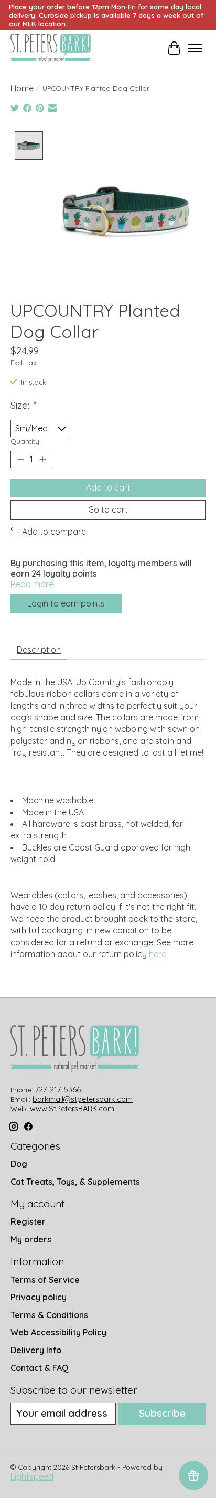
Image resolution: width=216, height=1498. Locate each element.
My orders (30, 1239)
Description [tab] (39, 649)
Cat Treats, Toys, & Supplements (75, 1181)
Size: (22, 405)
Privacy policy (38, 1297)
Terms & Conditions (49, 1315)
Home (22, 88)
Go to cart (108, 509)
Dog (18, 1164)
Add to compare (54, 531)
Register (28, 1221)
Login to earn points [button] (66, 603)
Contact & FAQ (39, 1368)
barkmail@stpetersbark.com (83, 1099)
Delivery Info (35, 1350)
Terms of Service (45, 1279)
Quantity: (25, 441)
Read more (31, 584)
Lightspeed (31, 1476)
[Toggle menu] (195, 48)
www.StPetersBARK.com (72, 1108)
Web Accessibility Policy (58, 1332)
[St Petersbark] (50, 48)
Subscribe (162, 1413)
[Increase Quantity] (42, 459)
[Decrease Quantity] (20, 459)
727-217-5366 (58, 1090)
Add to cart (108, 487)
